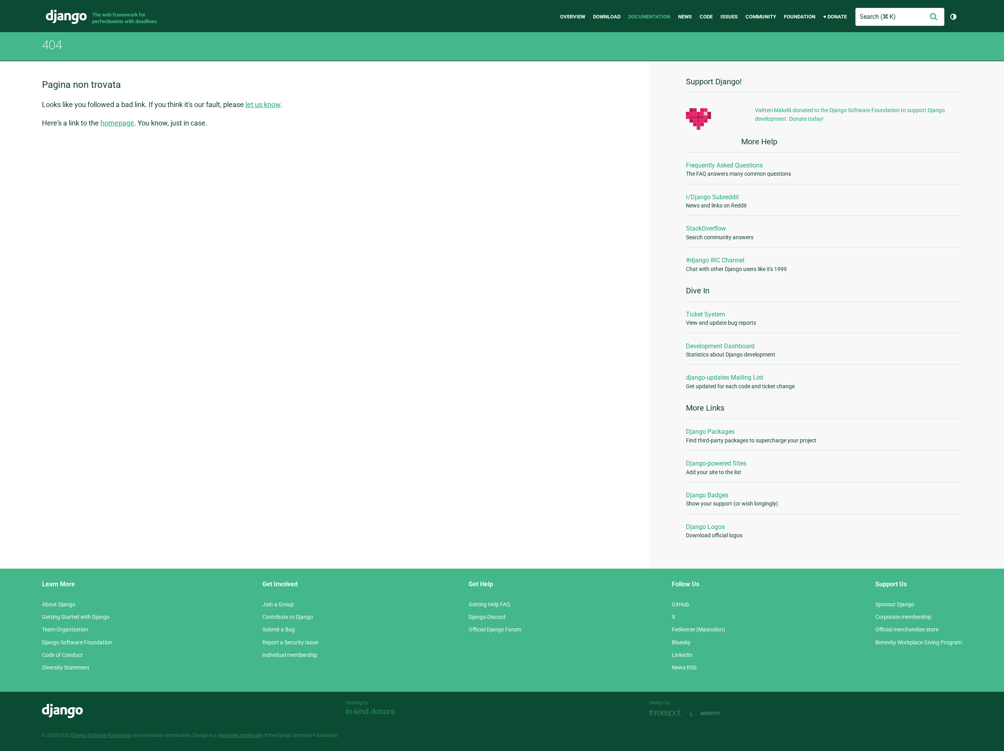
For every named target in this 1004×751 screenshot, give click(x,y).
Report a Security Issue (290, 642)
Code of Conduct (62, 655)
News (685, 17)
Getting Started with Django (75, 617)
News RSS (684, 667)
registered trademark (240, 735)
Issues (729, 17)
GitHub (680, 604)
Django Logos (705, 527)
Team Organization (65, 629)
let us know (263, 104)
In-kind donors (370, 711)
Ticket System (705, 314)
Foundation (799, 17)
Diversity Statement (65, 667)
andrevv (718, 713)
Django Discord (487, 617)
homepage (117, 123)
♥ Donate (835, 17)
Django (66, 17)
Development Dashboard (720, 346)
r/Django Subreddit (712, 197)
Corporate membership (903, 617)
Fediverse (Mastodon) (698, 629)
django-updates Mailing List (724, 377)
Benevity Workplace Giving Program (918, 642)
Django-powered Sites (716, 463)
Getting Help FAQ (489, 604)
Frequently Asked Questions (724, 165)
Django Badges (707, 495)
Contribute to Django (287, 617)
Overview (572, 17)
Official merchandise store (907, 629)
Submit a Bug (278, 629)
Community (761, 17)
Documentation (649, 17)
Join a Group (278, 604)
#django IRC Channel (715, 260)
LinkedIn (682, 655)
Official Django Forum (495, 629)
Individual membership (289, 655)
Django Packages (710, 431)
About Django (58, 604)
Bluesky (681, 642)
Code (706, 17)
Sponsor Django (894, 604)
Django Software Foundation (77, 642)
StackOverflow (706, 228)
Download (606, 17)
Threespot (667, 713)
